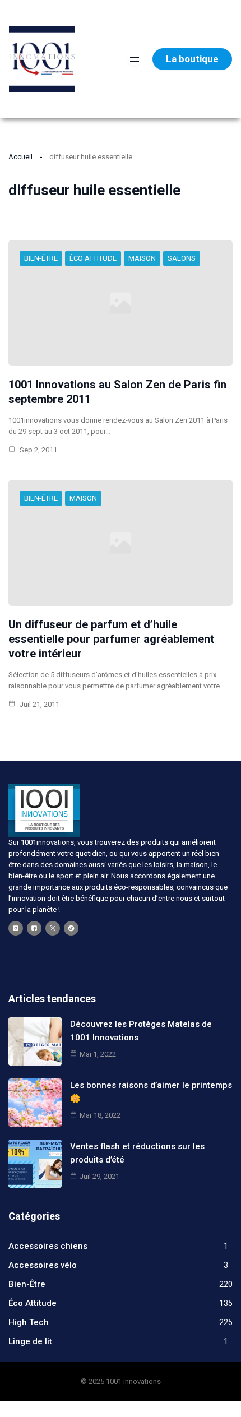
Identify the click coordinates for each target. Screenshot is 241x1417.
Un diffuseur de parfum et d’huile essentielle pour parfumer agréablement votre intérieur (111, 639)
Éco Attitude (93, 258)
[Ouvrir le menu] (134, 59)
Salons (182, 258)
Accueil (20, 156)
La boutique (192, 58)
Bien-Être (41, 258)
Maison (142, 258)
